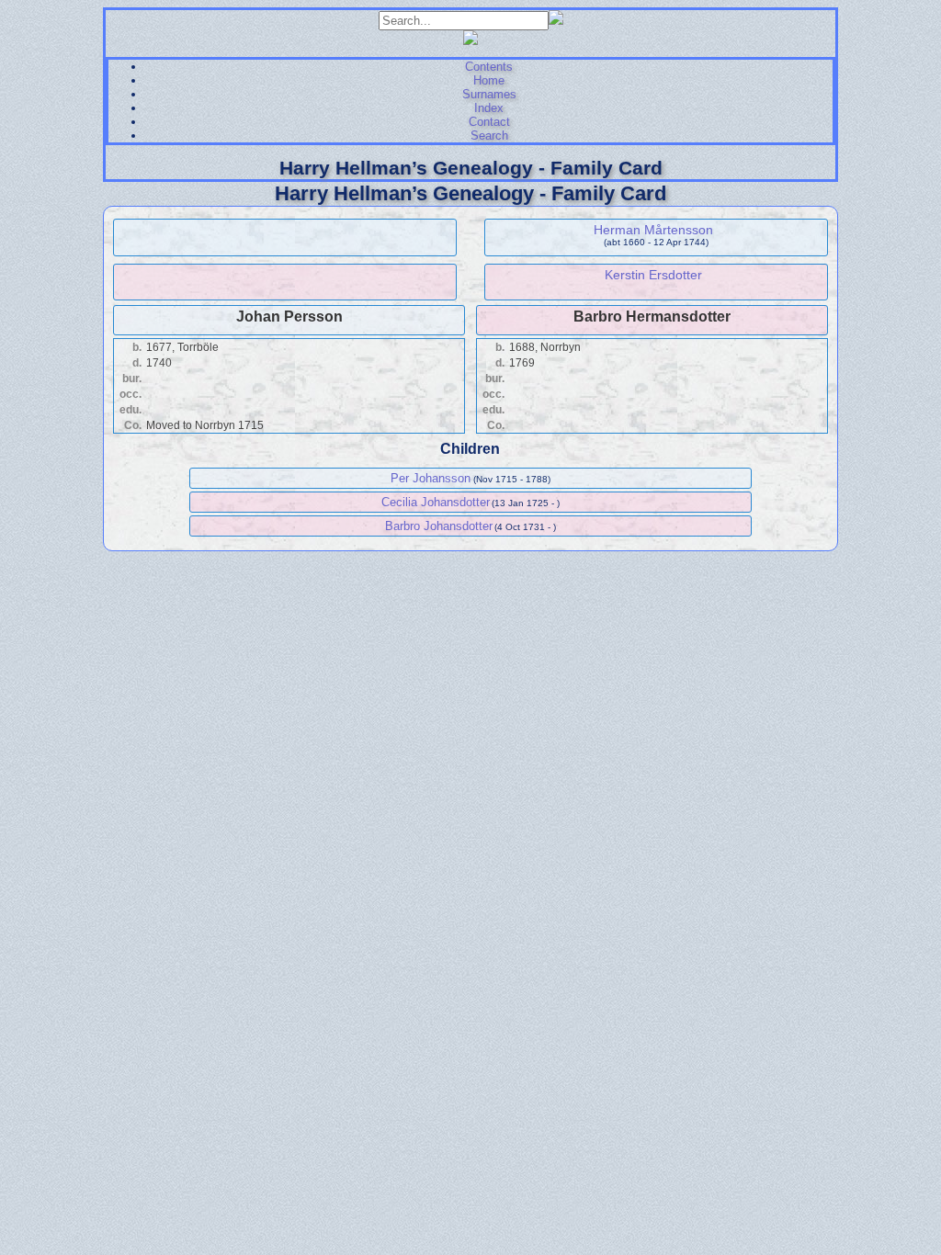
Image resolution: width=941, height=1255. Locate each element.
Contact (489, 122)
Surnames (489, 94)
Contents (489, 66)
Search (489, 135)
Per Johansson (430, 478)
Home (489, 80)
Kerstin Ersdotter (653, 274)
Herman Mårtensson (653, 229)
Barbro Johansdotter (439, 526)
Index (489, 108)
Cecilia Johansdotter (435, 502)
